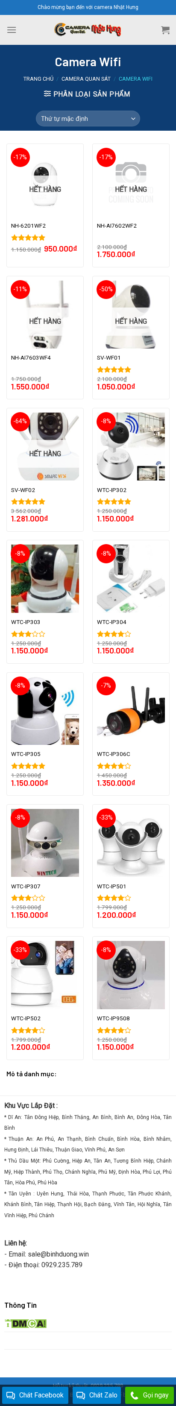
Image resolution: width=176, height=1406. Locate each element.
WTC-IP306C (113, 753)
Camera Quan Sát (86, 79)
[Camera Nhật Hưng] (88, 30)
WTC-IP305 (26, 753)
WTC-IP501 (111, 886)
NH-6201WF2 (28, 225)
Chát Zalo (103, 1395)
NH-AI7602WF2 (117, 225)
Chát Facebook (41, 1395)
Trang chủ (38, 79)
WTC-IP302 (111, 489)
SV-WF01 (109, 357)
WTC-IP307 (26, 886)
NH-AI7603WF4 (31, 357)
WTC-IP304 (111, 621)
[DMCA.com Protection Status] (25, 1323)
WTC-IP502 (26, 1018)
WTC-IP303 (26, 621)
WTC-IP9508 (113, 1018)
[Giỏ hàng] (165, 30)
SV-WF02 (23, 489)
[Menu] (11, 29)
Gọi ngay (156, 1395)
